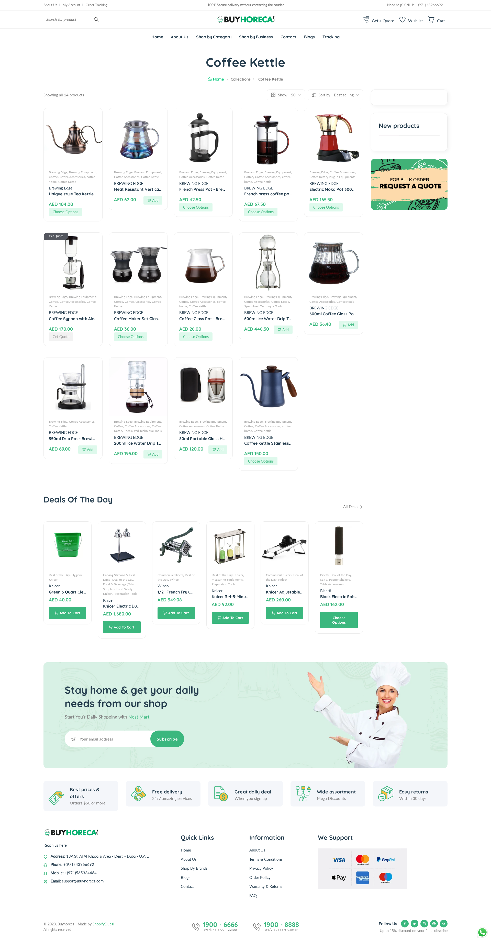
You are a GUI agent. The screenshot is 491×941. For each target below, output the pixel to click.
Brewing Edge (58, 172)
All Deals (351, 506)
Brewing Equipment (82, 172)
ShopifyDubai (103, 924)
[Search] (96, 20)
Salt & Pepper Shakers (335, 579)
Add (155, 200)
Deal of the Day (59, 575)
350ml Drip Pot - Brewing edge (78, 438)
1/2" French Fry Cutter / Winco (187, 592)
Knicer (53, 579)
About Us (50, 5)
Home (218, 79)
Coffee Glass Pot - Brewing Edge (210, 318)
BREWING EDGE (128, 183)
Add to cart (70, 613)
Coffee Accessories (72, 177)
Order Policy (260, 877)
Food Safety (124, 589)
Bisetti (324, 575)
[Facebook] (405, 923)
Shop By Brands (194, 868)
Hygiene (77, 575)
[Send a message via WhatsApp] (482, 932)
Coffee (53, 177)
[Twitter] (414, 923)
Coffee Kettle (67, 182)
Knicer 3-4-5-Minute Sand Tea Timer (247, 596)
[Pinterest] (434, 923)
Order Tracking (96, 5)
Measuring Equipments (227, 579)
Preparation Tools (125, 594)
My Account (71, 5)
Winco (174, 579)
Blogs (186, 877)
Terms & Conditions (266, 859)
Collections (241, 79)
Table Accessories (332, 584)
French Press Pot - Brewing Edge (210, 189)
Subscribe (167, 738)
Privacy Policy (261, 868)
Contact (187, 886)
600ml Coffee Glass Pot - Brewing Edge (347, 313)
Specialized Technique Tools (263, 306)
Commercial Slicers (170, 575)
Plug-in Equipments (342, 177)
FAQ (253, 895)
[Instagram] (424, 923)
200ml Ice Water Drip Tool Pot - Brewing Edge (158, 443)
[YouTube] (444, 923)
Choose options (65, 212)
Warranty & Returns (265, 886)
